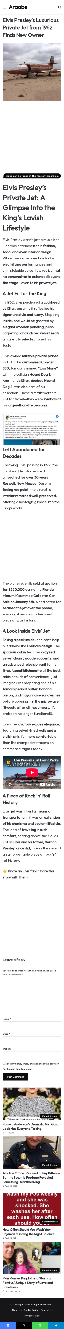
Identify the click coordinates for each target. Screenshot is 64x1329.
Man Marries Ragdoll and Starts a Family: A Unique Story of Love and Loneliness (28, 1282)
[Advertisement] (32, 137)
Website (7, 1048)
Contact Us (46, 1310)
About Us (17, 1310)
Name (7, 1018)
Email (6, 1033)
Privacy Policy (32, 1315)
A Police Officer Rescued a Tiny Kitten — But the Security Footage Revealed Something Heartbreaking (31, 1177)
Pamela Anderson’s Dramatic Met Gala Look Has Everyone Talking (30, 1126)
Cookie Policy (31, 1310)
